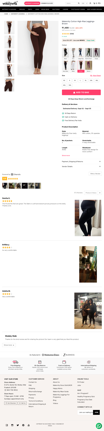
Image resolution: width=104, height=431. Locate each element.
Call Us (23, 403)
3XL (97, 80)
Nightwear (56, 9)
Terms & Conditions (36, 401)
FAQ (30, 385)
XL (86, 80)
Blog (54, 400)
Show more (66, 155)
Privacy (31, 398)
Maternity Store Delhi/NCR (62, 385)
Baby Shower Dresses (94, 9)
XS (64, 80)
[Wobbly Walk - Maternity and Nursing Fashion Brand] (10, 3)
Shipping (32, 388)
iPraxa (50, 425)
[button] (68, 33)
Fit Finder (80, 382)
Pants (30, 9)
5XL (70, 85)
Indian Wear (45, 9)
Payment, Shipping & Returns (72, 161)
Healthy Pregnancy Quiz (86, 396)
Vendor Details (67, 166)
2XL (91, 80)
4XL (64, 85)
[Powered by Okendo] (11, 174)
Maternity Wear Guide (61, 391)
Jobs (79, 385)
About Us (56, 382)
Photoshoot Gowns (78, 9)
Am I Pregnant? (82, 393)
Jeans (37, 9)
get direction (11, 403)
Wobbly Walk (51, 424)
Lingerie (65, 9)
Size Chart (97, 76)
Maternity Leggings (18, 14)
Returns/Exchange (35, 391)
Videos (55, 403)
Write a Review (95, 174)
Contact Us (33, 382)
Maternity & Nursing (9, 9)
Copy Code (90, 40)
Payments (32, 395)
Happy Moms (57, 388)
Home (6, 14)
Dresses (22, 9)
